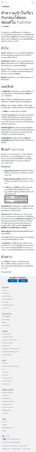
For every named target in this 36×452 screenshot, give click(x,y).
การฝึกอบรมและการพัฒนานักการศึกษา (11, 348)
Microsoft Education (6, 334)
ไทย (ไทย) (7, 436)
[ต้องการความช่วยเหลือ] (6, 2)
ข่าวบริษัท (4, 424)
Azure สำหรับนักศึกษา (7, 354)
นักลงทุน (4, 430)
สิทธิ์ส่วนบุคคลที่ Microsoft (8, 427)
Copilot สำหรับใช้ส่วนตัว (7, 299)
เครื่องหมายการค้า (6, 448)
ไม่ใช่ (23, 281)
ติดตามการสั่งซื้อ (6, 325)
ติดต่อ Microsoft (5, 446)
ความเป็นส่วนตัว (14, 446)
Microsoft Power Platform (8, 407)
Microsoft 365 (5, 302)
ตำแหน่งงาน (5, 421)
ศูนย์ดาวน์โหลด (5, 319)
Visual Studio (5, 413)
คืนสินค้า (4, 322)
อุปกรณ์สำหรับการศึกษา (7, 337)
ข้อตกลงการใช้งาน (23, 446)
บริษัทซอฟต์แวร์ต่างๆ (6, 410)
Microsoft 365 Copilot (7, 381)
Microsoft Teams (6, 384)
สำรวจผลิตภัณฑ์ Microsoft (8, 305)
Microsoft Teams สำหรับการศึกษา (9, 340)
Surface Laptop (5, 293)
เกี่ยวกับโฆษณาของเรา (16, 448)
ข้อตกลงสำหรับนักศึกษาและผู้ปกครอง (10, 351)
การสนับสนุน (5, 6)
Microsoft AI (5, 363)
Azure (3, 369)
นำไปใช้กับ (5, 26)
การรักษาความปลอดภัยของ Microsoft (10, 366)
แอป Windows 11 (6, 308)
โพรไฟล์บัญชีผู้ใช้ (6, 316)
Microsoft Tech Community (8, 401)
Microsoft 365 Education (7, 343)
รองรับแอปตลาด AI (6, 398)
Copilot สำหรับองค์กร (7, 296)
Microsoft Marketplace (7, 404)
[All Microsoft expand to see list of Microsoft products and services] (2, 2)
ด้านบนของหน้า (6, 272)
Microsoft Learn (5, 395)
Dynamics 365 (5, 372)
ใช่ (12, 281)
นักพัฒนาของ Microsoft (7, 392)
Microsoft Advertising (7, 378)
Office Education (6, 345)
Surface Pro (4, 290)
